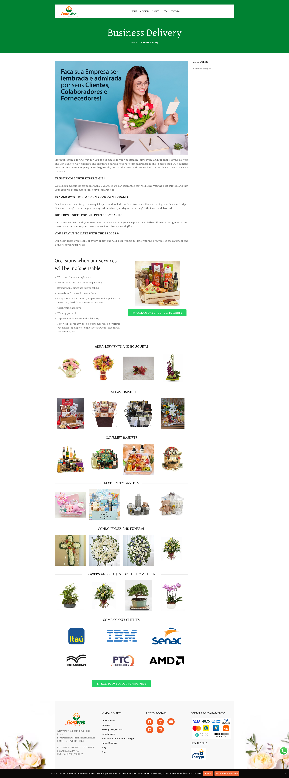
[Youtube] (171, 721)
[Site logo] (68, 11)
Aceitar (208, 773)
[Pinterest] (149, 729)
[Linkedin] (160, 729)
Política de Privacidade (227, 773)
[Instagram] (160, 721)
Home (134, 42)
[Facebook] (149, 721)
